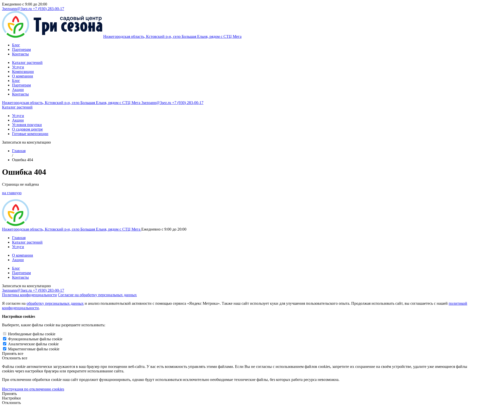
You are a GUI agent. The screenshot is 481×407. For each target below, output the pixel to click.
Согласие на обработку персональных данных (97, 295)
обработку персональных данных (55, 303)
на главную (12, 193)
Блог (16, 45)
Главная (19, 151)
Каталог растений (27, 62)
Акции (18, 89)
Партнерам (21, 49)
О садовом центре (27, 129)
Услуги (18, 67)
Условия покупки (27, 125)
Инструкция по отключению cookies (33, 389)
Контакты (20, 54)
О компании (22, 76)
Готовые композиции (30, 134)
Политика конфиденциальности (29, 295)
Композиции (23, 71)
